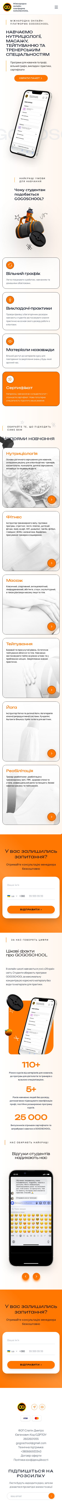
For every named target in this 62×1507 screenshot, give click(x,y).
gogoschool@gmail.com (31, 1443)
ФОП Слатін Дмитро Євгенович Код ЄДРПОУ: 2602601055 (31, 1435)
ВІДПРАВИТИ (31, 910)
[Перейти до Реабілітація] (51, 817)
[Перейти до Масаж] (51, 626)
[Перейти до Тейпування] (51, 690)
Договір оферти (31, 1455)
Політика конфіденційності (31, 1460)
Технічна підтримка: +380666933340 (31, 1449)
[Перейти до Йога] (51, 753)
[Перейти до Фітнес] (51, 563)
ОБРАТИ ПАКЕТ (29, 78)
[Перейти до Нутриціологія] (51, 499)
